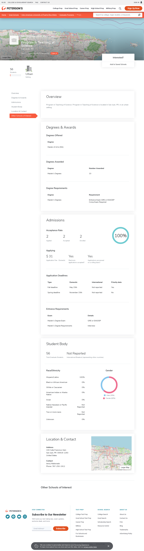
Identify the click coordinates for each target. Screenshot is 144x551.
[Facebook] (13, 517)
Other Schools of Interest (21, 116)
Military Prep (111, 8)
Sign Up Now (133, 8)
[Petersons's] (12, 8)
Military (78, 526)
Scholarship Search (104, 522)
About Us (123, 514)
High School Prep (97, 8)
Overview (15, 93)
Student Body (16, 107)
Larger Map (6, 57)
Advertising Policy (126, 533)
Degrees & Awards (18, 98)
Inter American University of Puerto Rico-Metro (39, 15)
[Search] (120, 8)
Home (4, 15)
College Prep (57, 8)
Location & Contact (19, 111)
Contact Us (123, 518)
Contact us (45, 2)
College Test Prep (82, 514)
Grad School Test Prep (83, 518)
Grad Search (102, 518)
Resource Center (103, 526)
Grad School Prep (71, 8)
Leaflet (117, 19)
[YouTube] (19, 517)
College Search (103, 514)
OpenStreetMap (128, 19)
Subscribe (60, 528)
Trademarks (124, 530)
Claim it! (54, 53)
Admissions (16, 102)
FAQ (36, 2)
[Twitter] (8, 517)
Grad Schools (14, 15)
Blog (4, 2)
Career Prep (84, 8)
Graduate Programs (66, 15)
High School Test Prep (83, 530)
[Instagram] (25, 517)
